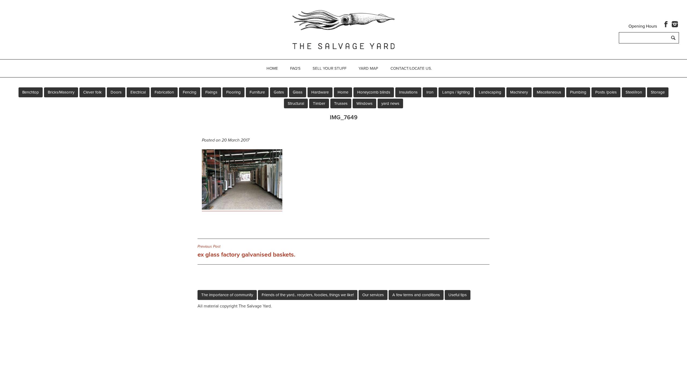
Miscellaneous (549, 92)
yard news (390, 103)
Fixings (211, 92)
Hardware (320, 92)
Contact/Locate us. (411, 68)
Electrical (138, 92)
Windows (364, 103)
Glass (297, 92)
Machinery (519, 92)
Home (272, 68)
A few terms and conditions (416, 294)
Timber (319, 103)
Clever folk (92, 92)
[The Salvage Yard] (343, 28)
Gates (279, 92)
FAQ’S (295, 68)
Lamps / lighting (456, 92)
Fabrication (164, 92)
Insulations (408, 92)
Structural (296, 103)
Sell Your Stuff (329, 68)
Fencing (189, 92)
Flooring (233, 92)
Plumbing (578, 92)
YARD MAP (368, 68)
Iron (429, 92)
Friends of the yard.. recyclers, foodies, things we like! (308, 294)
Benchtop (30, 92)
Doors (116, 92)
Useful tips (457, 294)
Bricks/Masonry (61, 92)
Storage (658, 92)
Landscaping (490, 92)
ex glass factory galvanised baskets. (246, 251)
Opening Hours (642, 26)
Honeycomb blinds (373, 92)
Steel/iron (634, 92)
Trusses (341, 103)
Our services (373, 294)
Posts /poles (606, 92)
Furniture (257, 92)
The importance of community (227, 294)
